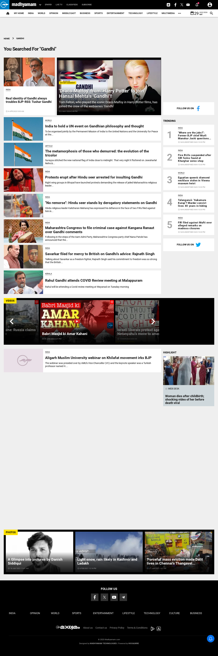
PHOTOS (11, 532)
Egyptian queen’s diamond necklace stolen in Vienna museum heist (194, 180)
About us (88, 627)
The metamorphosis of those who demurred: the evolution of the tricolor (97, 153)
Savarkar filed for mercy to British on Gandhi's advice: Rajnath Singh (100, 254)
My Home (19, 13)
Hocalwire (133, 643)
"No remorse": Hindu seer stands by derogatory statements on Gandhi (101, 203)
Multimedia (168, 13)
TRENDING (169, 120)
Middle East (69, 13)
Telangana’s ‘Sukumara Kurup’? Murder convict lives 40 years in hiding (192, 203)
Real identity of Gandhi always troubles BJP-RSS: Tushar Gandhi (29, 100)
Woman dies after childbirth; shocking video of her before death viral (184, 399)
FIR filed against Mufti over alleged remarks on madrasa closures (195, 225)
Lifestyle (152, 13)
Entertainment (115, 13)
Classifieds (72, 5)
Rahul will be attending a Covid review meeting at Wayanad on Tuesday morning (87, 286)
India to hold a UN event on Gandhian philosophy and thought (94, 126)
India (31, 13)
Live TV (59, 5)
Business (85, 13)
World (41, 13)
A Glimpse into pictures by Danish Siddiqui (35, 561)
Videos (47, 326)
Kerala (48, 274)
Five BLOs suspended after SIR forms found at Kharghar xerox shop (194, 158)
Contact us (101, 627)
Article (48, 146)
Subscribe (87, 5)
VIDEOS (10, 300)
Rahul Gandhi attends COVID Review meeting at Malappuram (93, 280)
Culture (174, 613)
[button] (4, 4)
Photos (13, 552)
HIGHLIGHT (169, 352)
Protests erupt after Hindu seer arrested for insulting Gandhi (94, 177)
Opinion (53, 13)
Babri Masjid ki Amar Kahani (64, 334)
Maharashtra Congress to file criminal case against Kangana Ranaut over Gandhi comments (99, 230)
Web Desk (172, 388)
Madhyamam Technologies (103, 643)
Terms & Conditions (137, 627)
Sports (98, 13)
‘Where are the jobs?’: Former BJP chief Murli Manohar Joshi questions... (194, 135)
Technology (135, 13)
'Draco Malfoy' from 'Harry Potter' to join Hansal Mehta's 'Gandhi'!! (101, 93)
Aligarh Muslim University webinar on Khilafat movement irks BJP (98, 358)
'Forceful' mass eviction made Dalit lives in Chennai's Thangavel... (175, 561)
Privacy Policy (117, 627)
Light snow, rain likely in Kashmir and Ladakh (107, 561)
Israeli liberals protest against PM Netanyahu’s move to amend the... (144, 332)
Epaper (48, 5)
